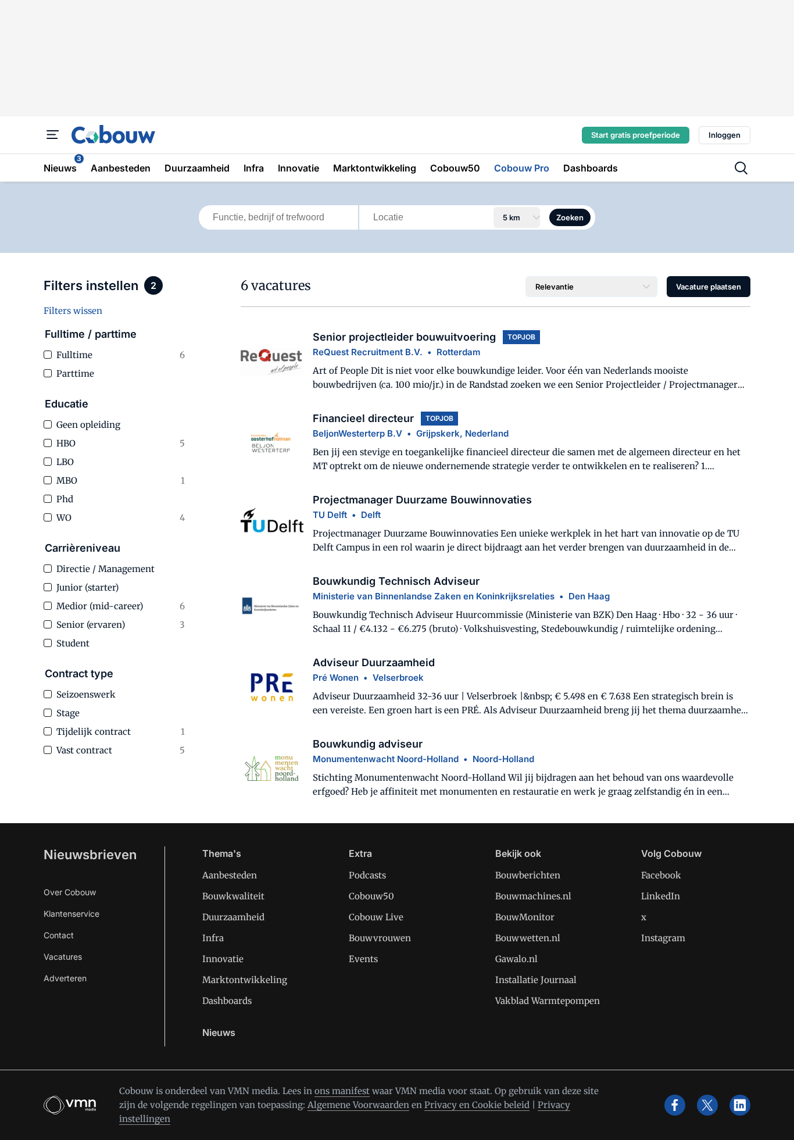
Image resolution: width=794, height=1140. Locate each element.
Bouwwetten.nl (527, 938)
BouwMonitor (525, 917)
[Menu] (53, 134)
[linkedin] (739, 1105)
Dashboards (227, 1000)
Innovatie (223, 958)
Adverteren (65, 978)
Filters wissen (73, 310)
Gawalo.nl (516, 958)
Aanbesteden (229, 875)
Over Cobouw (70, 892)
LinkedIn (660, 896)
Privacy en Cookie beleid (477, 1104)
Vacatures (63, 957)
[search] (741, 168)
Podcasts (367, 875)
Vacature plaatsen (708, 286)
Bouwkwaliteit (233, 896)
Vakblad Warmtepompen (547, 1000)
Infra (213, 938)
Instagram (663, 938)
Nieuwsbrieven (90, 854)
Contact (59, 935)
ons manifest (342, 1090)
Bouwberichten (527, 875)
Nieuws (218, 1032)
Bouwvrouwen (380, 938)
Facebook (661, 875)
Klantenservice (71, 914)
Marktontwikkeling (244, 979)
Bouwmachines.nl (533, 896)
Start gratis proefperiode (635, 135)
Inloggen (725, 135)
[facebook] (674, 1105)
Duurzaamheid (233, 917)
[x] (707, 1105)
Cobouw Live (376, 917)
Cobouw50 (371, 896)
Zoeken (570, 217)
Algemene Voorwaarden (358, 1104)
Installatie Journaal (536, 979)
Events (363, 958)
